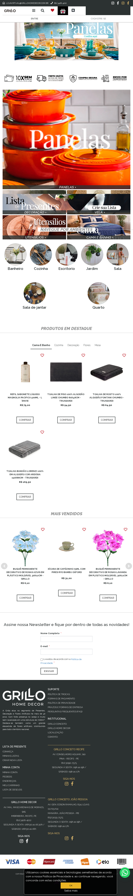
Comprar (25, 419)
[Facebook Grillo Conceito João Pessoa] (72, 838)
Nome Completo (50, 633)
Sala (117, 268)
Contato (53, 737)
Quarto (98, 307)
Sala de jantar (34, 307)
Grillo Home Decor (59, 728)
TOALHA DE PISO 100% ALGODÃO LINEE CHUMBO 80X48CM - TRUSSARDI (65, 397)
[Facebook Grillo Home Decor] (27, 841)
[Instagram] (113, 3)
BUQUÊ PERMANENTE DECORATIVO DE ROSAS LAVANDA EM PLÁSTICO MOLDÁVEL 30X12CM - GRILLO (108, 574)
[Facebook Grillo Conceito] (128, 3)
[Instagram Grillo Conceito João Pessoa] (66, 838)
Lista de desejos (12, 789)
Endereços (9, 781)
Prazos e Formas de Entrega (65, 707)
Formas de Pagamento (61, 698)
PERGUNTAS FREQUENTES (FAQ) (65, 711)
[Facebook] (118, 3)
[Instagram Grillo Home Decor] (21, 841)
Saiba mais (71, 890)
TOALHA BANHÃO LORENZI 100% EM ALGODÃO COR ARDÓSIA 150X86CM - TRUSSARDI (24, 474)
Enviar (49, 671)
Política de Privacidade (62, 703)
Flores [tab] (86, 345)
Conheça (8, 751)
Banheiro (15, 268)
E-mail (44, 646)
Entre (34, 18)
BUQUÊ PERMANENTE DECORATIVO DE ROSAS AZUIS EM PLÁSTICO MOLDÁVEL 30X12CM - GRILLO (25, 574)
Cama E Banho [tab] (41, 345)
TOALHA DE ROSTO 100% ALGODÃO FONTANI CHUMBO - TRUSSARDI (107, 397)
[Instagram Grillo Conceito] (123, 3)
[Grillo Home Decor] (15, 10)
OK (70, 885)
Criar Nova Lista (12, 760)
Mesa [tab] (98, 345)
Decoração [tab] (73, 345)
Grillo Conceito (57, 724)
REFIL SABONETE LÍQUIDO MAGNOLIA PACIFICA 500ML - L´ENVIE (25, 397)
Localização (55, 732)
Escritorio (66, 268)
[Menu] (34, 11)
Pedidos (7, 776)
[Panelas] (66, 40)
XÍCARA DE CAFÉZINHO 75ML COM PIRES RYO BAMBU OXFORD (66, 571)
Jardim (92, 268)
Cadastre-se (98, 18)
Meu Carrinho (11, 785)
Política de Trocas (59, 694)
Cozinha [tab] (58, 345)
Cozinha (41, 268)
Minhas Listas (11, 756)
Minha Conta (10, 772)
